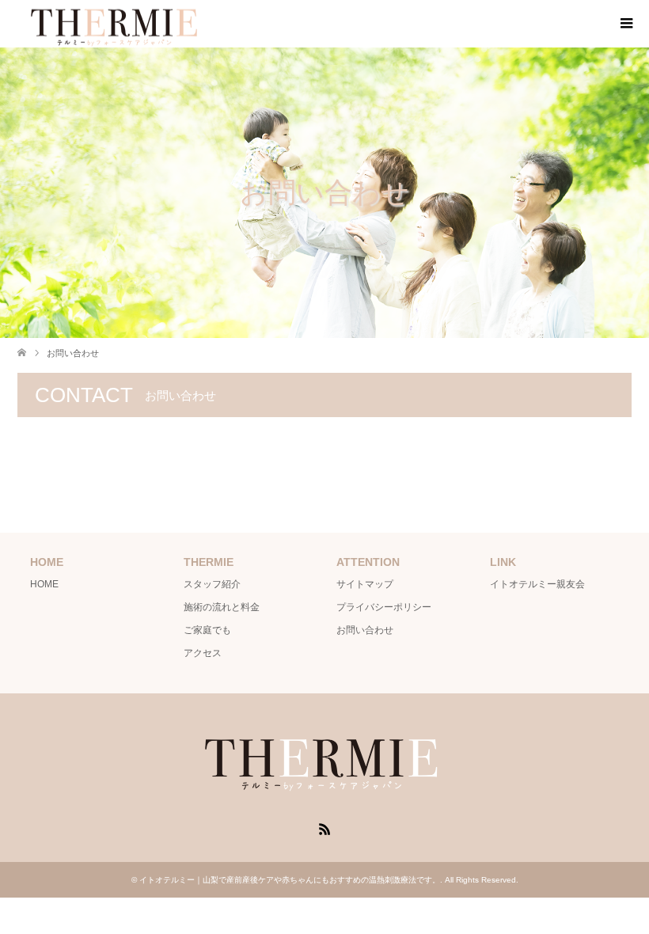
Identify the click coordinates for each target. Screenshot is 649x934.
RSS (324, 828)
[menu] (625, 23)
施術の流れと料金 (222, 607)
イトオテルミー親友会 (537, 584)
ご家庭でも (207, 630)
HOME (44, 584)
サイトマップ (364, 584)
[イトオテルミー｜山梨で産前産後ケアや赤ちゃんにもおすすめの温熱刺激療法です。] (324, 793)
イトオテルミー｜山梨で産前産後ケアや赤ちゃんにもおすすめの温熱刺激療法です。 (289, 879)
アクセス (203, 653)
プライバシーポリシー (383, 607)
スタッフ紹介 (212, 584)
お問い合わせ (364, 630)
